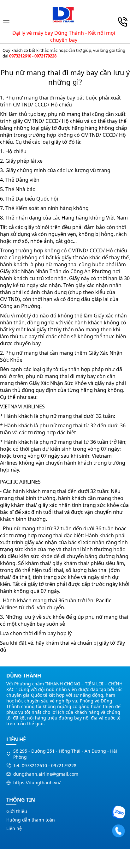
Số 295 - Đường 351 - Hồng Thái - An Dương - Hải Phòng (65, 754)
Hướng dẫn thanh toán (30, 820)
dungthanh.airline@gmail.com (45, 774)
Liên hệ (14, 828)
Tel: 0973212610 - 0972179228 (44, 765)
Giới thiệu (16, 811)
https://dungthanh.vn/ (37, 783)
